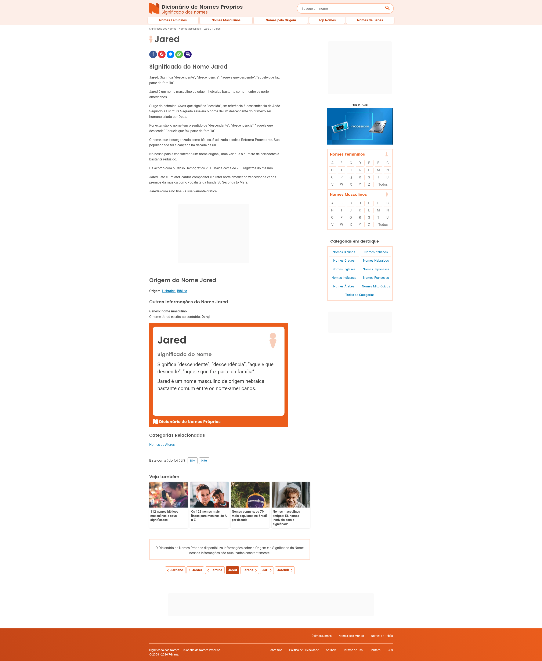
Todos (383, 184)
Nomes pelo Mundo (351, 636)
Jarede (248, 570)
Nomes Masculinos (190, 28)
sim (192, 460)
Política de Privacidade (304, 650)
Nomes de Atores (162, 445)
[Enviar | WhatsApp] (179, 54)
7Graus (173, 654)
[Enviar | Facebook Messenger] (170, 54)
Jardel (197, 570)
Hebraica (169, 291)
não (204, 460)
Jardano (176, 570)
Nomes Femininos (347, 154)
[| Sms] (188, 54)
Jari (265, 570)
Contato (375, 650)
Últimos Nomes (322, 636)
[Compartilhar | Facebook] (153, 54)
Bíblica (182, 291)
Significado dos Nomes (162, 28)
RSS (390, 650)
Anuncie (331, 650)
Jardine (216, 570)
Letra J (207, 28)
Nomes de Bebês (382, 636)
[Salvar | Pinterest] (162, 54)
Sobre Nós (275, 650)
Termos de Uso (353, 650)
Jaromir (283, 570)
